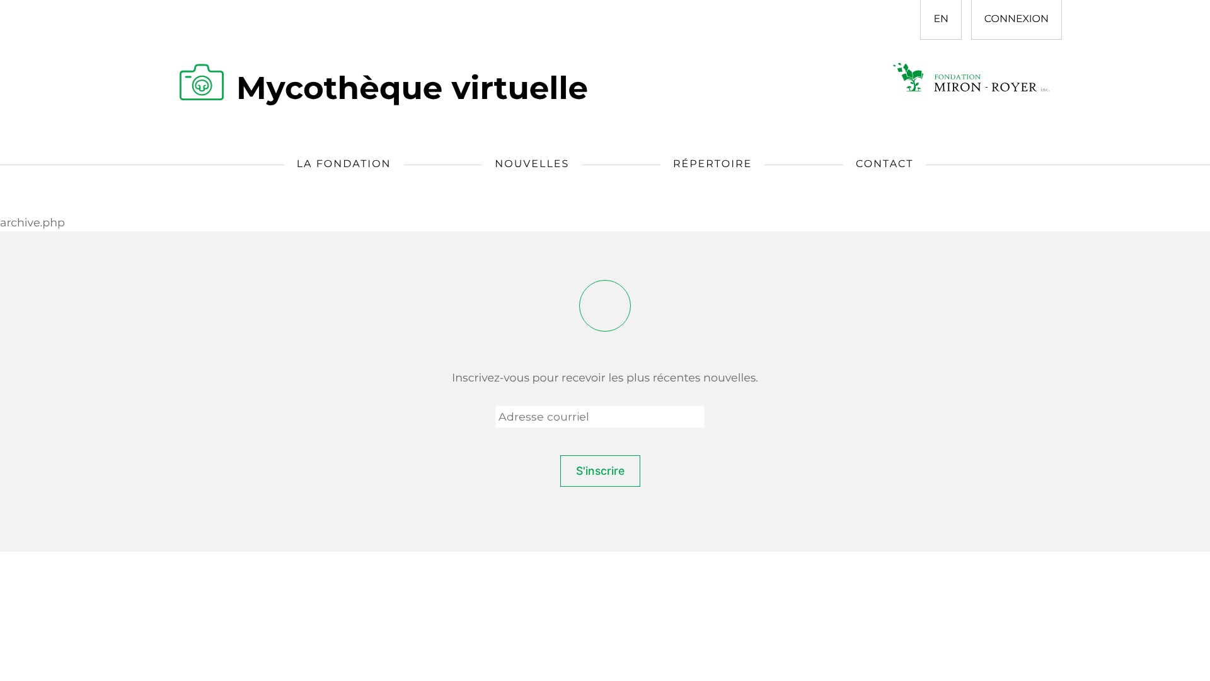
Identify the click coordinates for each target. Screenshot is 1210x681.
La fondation (344, 164)
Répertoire (712, 164)
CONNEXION (1016, 19)
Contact (884, 164)
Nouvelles (532, 164)
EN (940, 19)
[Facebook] (605, 306)
